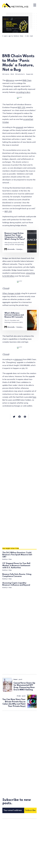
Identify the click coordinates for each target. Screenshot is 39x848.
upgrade (30, 74)
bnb (12, 74)
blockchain (20, 74)
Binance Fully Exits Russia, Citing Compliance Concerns (16, 575)
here (34, 397)
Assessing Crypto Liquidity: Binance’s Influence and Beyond (16, 584)
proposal (19, 127)
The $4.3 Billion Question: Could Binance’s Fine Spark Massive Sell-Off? (17, 555)
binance (6, 74)
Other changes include (11, 293)
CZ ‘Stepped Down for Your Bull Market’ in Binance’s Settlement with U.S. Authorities (16, 566)
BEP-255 (21, 107)
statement (18, 359)
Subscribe (30, 810)
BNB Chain (27, 80)
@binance (10, 80)
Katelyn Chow (18, 36)
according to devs (23, 92)
